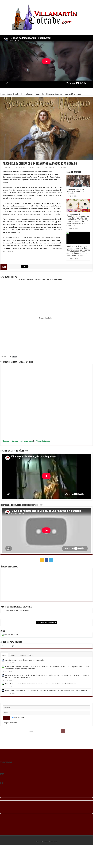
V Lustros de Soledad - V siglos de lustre (17, 441)
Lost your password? (10, 723)
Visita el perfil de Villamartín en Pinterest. (16, 610)
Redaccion (8, 167)
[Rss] (42, 560)
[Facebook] (46, 560)
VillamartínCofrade (43, 441)
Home (2, 94)
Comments (22, 655)
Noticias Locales (27, 94)
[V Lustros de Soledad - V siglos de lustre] (46, 401)
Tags (30, 655)
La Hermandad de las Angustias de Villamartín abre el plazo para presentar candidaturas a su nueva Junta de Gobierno (46, 690)
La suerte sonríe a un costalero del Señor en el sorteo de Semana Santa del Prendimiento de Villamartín (41, 684)
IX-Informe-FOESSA (5, 356)
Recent (4, 655)
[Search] (63, 731)
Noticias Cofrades (13, 94)
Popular (13, 655)
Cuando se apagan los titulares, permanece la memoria (75, 191)
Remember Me (19, 718)
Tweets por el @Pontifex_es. (11, 646)
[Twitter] (51, 560)
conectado (38, 279)
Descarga (14, 356)
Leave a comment (49, 167)
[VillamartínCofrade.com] (46, 17)
